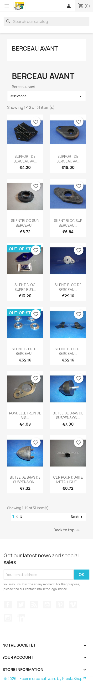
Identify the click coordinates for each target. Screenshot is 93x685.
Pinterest (60, 604)
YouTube (47, 604)
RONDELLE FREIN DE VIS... (25, 415)
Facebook (8, 604)
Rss (34, 604)
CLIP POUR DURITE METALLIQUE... (68, 479)
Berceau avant (35, 48)
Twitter (21, 604)
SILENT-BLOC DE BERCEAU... (68, 287)
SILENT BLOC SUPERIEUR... (25, 287)
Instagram (8, 618)
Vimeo (73, 604)
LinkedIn (21, 618)
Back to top (67, 530)
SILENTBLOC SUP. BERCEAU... (25, 223)
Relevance (46, 96)
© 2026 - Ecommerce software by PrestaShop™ (45, 678)
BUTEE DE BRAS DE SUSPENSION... (68, 415)
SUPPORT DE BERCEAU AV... (25, 158)
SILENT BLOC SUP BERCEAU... (68, 223)
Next (77, 517)
